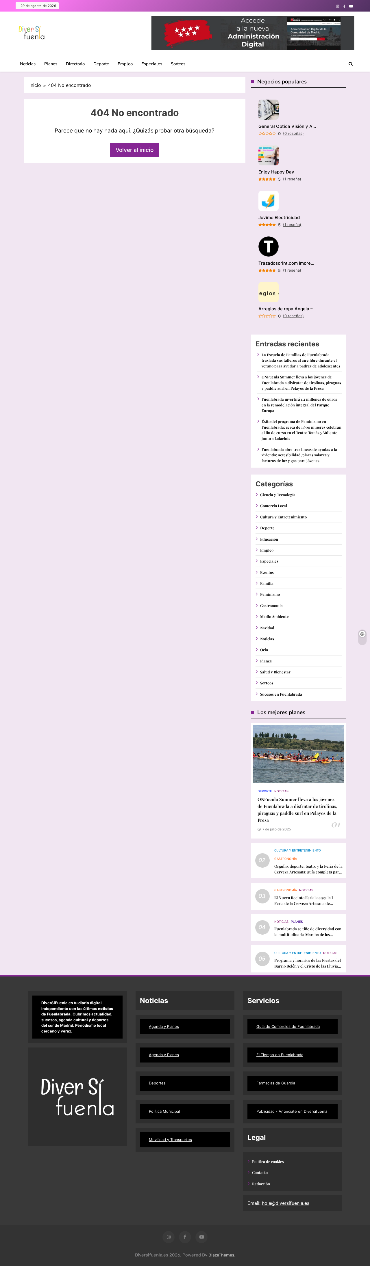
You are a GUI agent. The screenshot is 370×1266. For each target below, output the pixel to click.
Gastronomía (271, 605)
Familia (266, 583)
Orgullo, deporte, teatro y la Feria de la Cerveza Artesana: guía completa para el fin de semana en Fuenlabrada (308, 872)
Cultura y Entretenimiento (283, 516)
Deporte (101, 64)
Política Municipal (164, 1111)
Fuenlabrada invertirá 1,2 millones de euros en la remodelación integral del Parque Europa (299, 405)
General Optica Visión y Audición (287, 126)
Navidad (267, 627)
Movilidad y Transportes (170, 1139)
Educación (269, 539)
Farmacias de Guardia (275, 1083)
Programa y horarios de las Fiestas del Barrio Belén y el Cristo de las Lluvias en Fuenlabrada (307, 966)
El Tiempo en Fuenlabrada (279, 1054)
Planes (50, 64)
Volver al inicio (134, 150)
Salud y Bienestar (275, 671)
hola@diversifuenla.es (285, 1203)
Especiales (151, 64)
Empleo (125, 64)
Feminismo (270, 594)
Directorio (75, 64)
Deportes (157, 1083)
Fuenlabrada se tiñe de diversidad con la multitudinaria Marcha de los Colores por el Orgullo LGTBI (307, 934)
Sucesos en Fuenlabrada (281, 694)
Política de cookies (268, 1161)
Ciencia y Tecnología (277, 494)
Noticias (28, 64)
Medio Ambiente (274, 616)
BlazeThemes (221, 1255)
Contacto (260, 1172)
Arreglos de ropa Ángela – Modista (287, 309)
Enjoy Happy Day (276, 172)
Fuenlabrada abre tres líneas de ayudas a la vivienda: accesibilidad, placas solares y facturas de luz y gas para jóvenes (299, 455)
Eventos (267, 572)
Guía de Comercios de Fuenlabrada (288, 1026)
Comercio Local (273, 505)
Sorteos (178, 64)
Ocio (264, 649)
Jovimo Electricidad (279, 217)
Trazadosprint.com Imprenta (287, 263)
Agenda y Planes (164, 1026)
